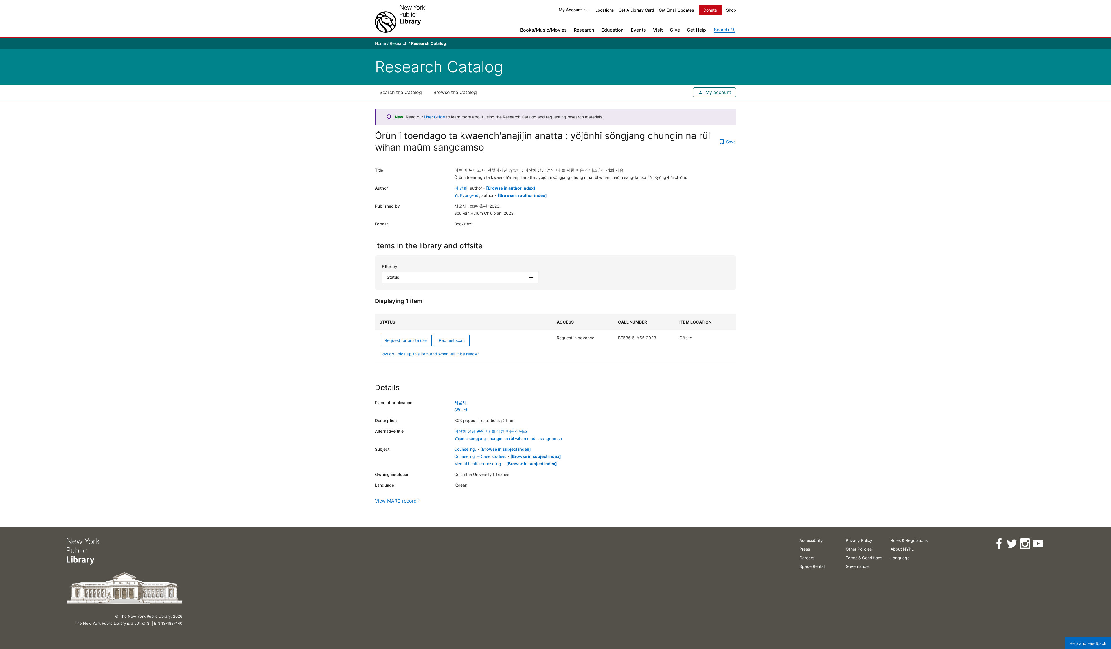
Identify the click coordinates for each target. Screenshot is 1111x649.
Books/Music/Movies (543, 30)
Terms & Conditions (864, 557)
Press (804, 549)
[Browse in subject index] (505, 449)
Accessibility (811, 540)
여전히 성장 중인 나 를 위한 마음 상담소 (490, 431)
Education (612, 30)
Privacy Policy (859, 540)
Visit (658, 30)
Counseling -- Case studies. (480, 456)
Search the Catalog (401, 92)
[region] (555, 338)
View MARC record (396, 501)
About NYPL (902, 549)
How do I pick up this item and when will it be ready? (429, 353)
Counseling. (465, 449)
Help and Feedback (1087, 643)
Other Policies (859, 549)
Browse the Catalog (455, 92)
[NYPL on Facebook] (999, 543)
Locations (604, 10)
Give (675, 30)
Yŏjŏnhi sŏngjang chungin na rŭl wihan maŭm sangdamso (508, 438)
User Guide (434, 116)
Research (584, 30)
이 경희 (461, 188)
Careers (806, 557)
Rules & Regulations (909, 540)
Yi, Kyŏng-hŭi (466, 195)
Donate (710, 10)
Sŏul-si (460, 409)
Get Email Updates (676, 10)
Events (638, 30)
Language (900, 557)
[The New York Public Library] (400, 19)
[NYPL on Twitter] (1012, 543)
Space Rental (812, 566)
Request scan (452, 340)
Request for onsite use (406, 340)
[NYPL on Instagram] (1025, 543)
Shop (731, 10)
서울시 (460, 402)
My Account (570, 9)
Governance (857, 566)
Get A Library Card (636, 10)
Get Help (696, 30)
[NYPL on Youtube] (1038, 543)
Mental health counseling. (478, 463)
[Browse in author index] (510, 188)
